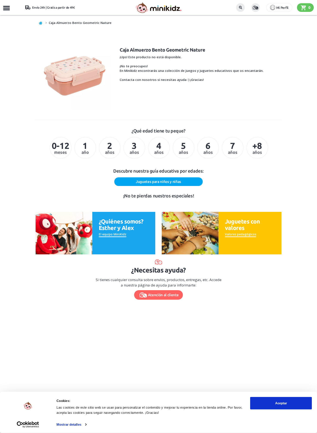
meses (60, 148)
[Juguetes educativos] (158, 7)
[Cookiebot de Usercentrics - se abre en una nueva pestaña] (28, 424)
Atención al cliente (163, 295)
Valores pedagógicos (240, 234)
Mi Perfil (282, 7)
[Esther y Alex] (64, 233)
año (85, 148)
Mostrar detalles (68, 424)
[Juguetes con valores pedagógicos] (190, 233)
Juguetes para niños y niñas (158, 181)
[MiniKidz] (41, 22)
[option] (60, 148)
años (109, 148)
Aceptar (281, 403)
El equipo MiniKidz (112, 234)
